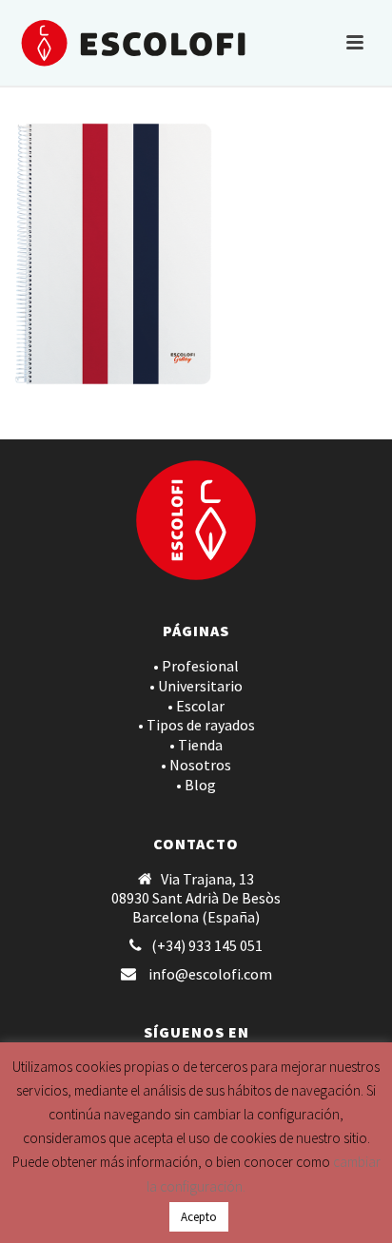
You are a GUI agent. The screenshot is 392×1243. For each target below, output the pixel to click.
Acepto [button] (199, 1217)
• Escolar (196, 705)
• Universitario (196, 685)
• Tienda (196, 744)
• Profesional (196, 665)
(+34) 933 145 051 (207, 945)
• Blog (196, 784)
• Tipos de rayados (196, 724)
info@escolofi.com (210, 973)
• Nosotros (196, 764)
